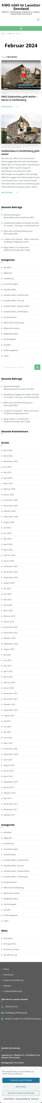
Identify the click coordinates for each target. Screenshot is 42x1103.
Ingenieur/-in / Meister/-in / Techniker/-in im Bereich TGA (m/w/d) (20, 1056)
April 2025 (8, 478)
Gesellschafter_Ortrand (14, 300)
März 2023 (8, 610)
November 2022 (11, 632)
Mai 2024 (7, 538)
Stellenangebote (11, 350)
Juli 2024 (7, 527)
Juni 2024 (8, 533)
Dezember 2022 (11, 627)
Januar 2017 (9, 770)
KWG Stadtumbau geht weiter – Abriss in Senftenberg (19, 98)
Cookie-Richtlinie (9, 1099)
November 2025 (11, 461)
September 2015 (11, 782)
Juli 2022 (7, 655)
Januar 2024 (9, 561)
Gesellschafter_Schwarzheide (16, 306)
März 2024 (8, 550)
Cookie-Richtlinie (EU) (13, 991)
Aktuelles (5, 147)
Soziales (7, 345)
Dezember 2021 (11, 693)
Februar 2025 (9, 489)
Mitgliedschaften (11, 333)
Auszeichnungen (11, 284)
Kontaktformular (8, 1028)
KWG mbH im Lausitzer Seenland (21, 7)
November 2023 (11, 572)
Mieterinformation (12, 328)
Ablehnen (21, 1087)
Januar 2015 (9, 787)
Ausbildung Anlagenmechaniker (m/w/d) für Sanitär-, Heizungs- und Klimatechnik (21, 224)
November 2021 (11, 699)
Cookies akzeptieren (21, 1080)
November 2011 (11, 809)
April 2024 (8, 544)
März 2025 (8, 483)
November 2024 (11, 505)
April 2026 (8, 450)
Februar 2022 (9, 682)
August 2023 (9, 583)
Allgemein (16, 147)
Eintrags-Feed (10, 944)
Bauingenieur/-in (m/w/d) (12, 1063)
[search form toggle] (38, 19)
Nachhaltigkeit (10, 339)
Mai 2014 (7, 798)
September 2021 (11, 710)
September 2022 (11, 643)
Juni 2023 (8, 594)
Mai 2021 (7, 732)
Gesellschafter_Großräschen (16, 295)
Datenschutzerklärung (23, 1099)
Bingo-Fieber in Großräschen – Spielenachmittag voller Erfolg (17, 248)
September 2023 (11, 577)
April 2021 (8, 737)
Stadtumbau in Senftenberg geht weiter (20, 152)
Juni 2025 (8, 467)
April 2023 (8, 605)
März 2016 (8, 776)
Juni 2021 (8, 726)
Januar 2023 (9, 621)
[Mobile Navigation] (21, 28)
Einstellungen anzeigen (21, 1093)
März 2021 (8, 743)
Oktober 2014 (10, 793)
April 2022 (8, 671)
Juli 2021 (7, 721)
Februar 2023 (9, 616)
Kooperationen (10, 317)
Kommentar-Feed (11, 949)
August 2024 (9, 522)
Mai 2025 (7, 472)
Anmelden (8, 938)
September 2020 (11, 754)
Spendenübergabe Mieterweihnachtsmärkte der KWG (19, 216)
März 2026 (8, 456)
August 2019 (9, 765)
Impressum (34, 1099)
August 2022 (9, 649)
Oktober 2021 (10, 704)
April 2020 (8, 759)
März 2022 (8, 677)
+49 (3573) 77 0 (11, 1006)
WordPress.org (10, 955)
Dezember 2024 (11, 500)
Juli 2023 (7, 588)
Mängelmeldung (8, 1034)
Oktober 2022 (10, 638)
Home (6, 969)
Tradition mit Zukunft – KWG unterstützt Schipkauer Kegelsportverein (21, 240)
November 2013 (11, 804)
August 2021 (9, 715)
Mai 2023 (7, 599)
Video (3, 93)
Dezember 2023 (11, 566)
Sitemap (7, 985)
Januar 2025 (9, 494)
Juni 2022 (8, 660)
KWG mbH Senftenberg (14, 322)
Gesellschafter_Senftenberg (16, 311)
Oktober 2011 (10, 815)
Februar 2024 (9, 555)
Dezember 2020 (11, 748)
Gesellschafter (10, 289)
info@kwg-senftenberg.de (16, 1012)
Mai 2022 (7, 665)
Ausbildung (9, 278)
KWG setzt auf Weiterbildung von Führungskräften (18, 232)
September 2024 (11, 516)
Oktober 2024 (10, 511)
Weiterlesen (6, 106)
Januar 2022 (9, 688)
